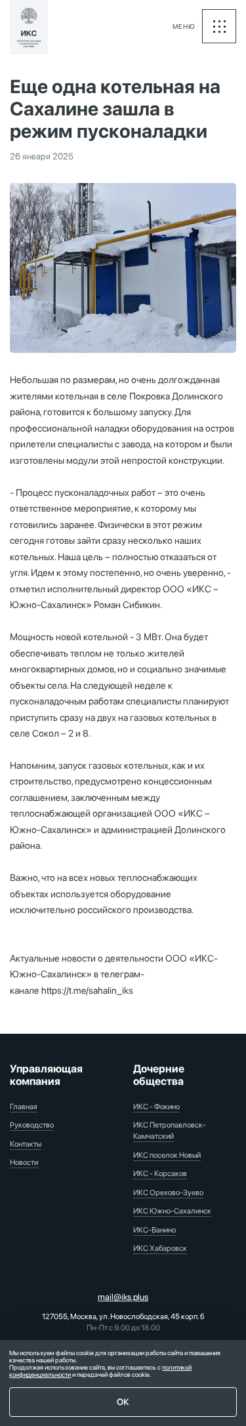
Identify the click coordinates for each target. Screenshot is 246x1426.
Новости (24, 1162)
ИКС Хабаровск (160, 1248)
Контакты (25, 1144)
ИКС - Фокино (156, 1106)
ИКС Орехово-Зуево (168, 1192)
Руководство (32, 1125)
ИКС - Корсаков (160, 1173)
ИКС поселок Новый (167, 1155)
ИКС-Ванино (154, 1229)
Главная (23, 1106)
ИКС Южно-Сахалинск (172, 1210)
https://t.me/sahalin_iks (87, 990)
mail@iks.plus (123, 1297)
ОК (123, 1401)
